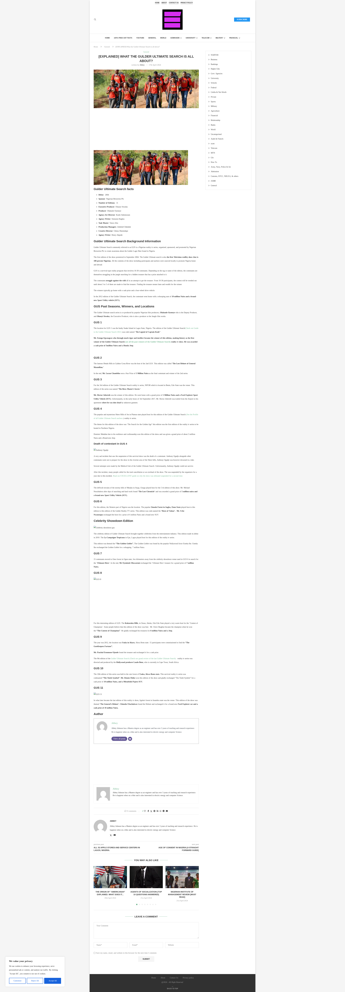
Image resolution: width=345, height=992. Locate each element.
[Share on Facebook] (148, 811)
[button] (97, 885)
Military (219, 38)
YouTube (140, 38)
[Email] (130, 739)
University (190, 38)
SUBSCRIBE (242, 19)
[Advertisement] (146, 130)
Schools (214, 83)
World (163, 38)
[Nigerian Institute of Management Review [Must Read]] (182, 877)
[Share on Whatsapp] (160, 811)
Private (213, 97)
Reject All (35, 981)
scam (213, 144)
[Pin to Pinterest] (154, 811)
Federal (213, 88)
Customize (17, 981)
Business (214, 60)
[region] (35, 972)
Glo (212, 158)
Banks (213, 125)
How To (214, 162)
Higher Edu (215, 69)
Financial (233, 38)
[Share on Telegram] (164, 811)
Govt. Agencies (216, 74)
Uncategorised (216, 134)
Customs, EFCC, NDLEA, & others (224, 176)
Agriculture (215, 111)
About (164, 3)
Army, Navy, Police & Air (221, 167)
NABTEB (214, 55)
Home (157, 3)
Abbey (142, 65)
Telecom (205, 38)
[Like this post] (145, 811)
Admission (175, 38)
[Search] (95, 19)
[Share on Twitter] (151, 811)
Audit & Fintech (217, 139)
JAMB (213, 181)
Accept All (53, 981)
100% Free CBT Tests (123, 38)
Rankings (214, 64)
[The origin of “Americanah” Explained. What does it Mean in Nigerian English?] (110, 877)
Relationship (215, 120)
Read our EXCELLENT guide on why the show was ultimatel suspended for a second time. (148, 476)
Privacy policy (187, 3)
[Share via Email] (167, 811)
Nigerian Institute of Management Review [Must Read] (182, 894)
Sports (213, 102)
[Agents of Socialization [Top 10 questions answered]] (146, 877)
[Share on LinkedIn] (157, 811)
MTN (213, 153)
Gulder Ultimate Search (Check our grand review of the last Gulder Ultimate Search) (144, 659)
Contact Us (174, 3)
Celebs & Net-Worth (218, 92)
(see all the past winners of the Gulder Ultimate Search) (148, 342)
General (152, 38)
